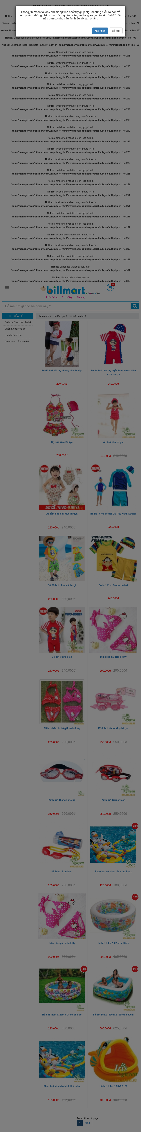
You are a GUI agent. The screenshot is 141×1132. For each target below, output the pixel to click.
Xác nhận (100, 30)
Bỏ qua (116, 30)
